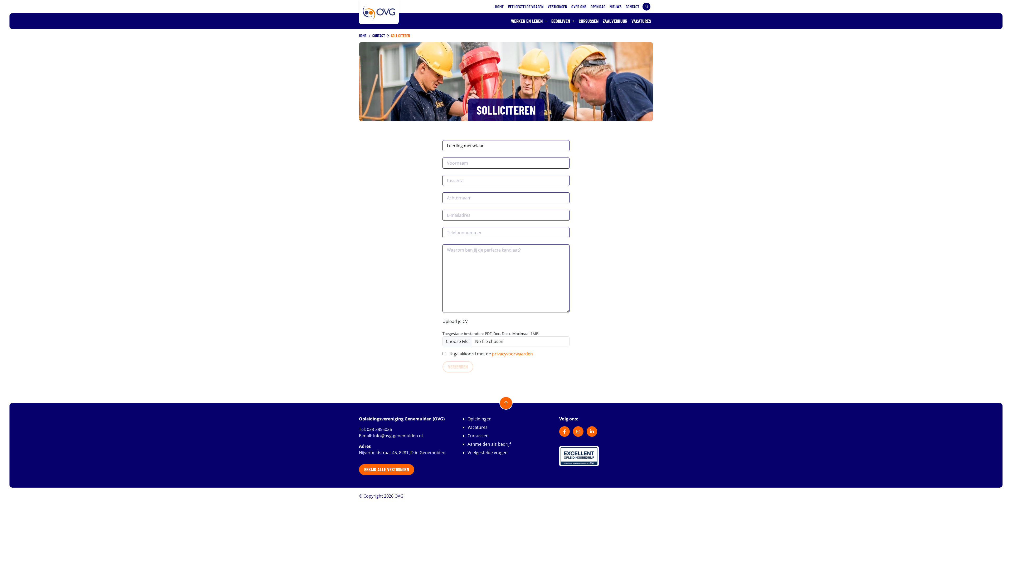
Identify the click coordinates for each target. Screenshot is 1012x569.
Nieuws (615, 6)
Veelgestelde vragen (525, 6)
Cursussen (589, 21)
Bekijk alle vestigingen (386, 469)
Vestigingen (557, 6)
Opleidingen (480, 419)
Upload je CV (455, 321)
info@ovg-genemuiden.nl (398, 436)
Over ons (578, 6)
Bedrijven (560, 21)
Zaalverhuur (615, 21)
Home (499, 6)
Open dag (598, 6)
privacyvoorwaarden (512, 354)
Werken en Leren (527, 21)
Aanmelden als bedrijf (489, 444)
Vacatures (641, 21)
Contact (632, 6)
